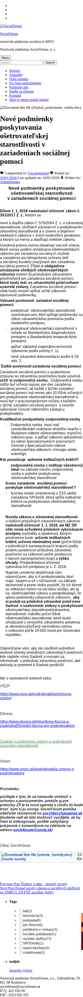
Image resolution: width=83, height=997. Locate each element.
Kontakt (15, 95)
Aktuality (16, 75)
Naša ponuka (18, 79)
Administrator (10, 182)
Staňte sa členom (21, 91)
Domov (14, 71)
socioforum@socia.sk (32, 830)
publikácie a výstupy (40, 929)
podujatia (32, 920)
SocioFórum (9, 34)
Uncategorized (38, 173)
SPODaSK (33, 943)
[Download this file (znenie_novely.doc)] (37, 855)
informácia (33, 916)
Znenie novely (13, 859)
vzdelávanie (33, 952)
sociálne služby (37, 939)
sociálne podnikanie (39, 934)
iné (27, 911)
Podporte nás (18, 87)
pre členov (32, 925)
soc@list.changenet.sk (62, 813)
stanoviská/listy (36, 948)
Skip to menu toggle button (29, 100)
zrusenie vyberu (20, 970)
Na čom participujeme (25, 83)
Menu (5, 57)
